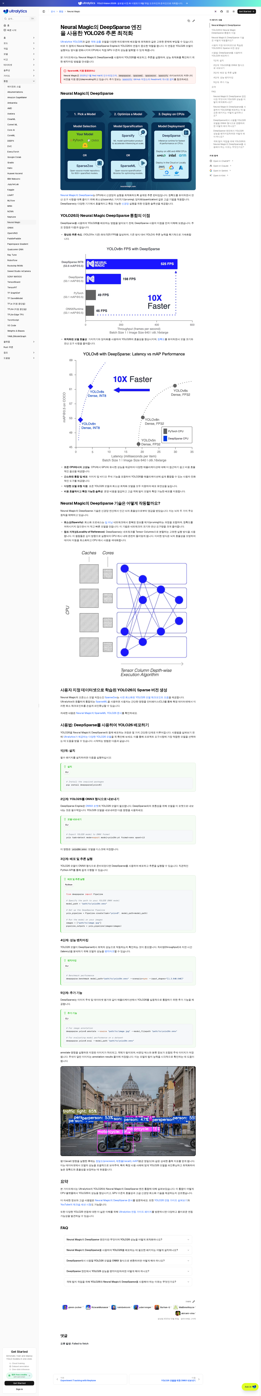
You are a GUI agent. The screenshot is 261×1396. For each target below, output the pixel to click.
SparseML (102, 701)
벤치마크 (109, 951)
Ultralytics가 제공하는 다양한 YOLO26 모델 (87, 736)
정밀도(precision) (105, 1161)
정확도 (161, 339)
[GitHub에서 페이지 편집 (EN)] (194, 21)
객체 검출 (96, 41)
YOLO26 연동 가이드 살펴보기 (170, 1200)
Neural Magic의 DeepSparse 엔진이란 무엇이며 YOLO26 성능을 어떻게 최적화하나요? (114, 1239)
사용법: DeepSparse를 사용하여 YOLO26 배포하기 (227, 54)
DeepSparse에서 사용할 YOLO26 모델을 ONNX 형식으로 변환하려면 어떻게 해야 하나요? (115, 1260)
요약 (214, 87)
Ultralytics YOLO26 (71, 41)
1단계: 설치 (218, 60)
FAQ (214, 91)
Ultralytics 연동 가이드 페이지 (135, 1211)
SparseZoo (111, 697)
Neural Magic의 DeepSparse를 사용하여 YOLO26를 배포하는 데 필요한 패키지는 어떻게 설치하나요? (122, 1250)
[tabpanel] (128, 783)
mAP (135, 1161)
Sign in (19, 1389)
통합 (61, 11)
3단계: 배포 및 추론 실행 (225, 72)
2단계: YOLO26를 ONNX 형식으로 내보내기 (228, 66)
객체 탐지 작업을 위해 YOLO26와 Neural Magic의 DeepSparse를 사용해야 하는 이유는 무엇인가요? (121, 1281)
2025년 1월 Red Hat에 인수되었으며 (98, 75)
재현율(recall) (123, 1161)
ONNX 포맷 (92, 806)
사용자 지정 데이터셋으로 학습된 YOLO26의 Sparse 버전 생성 (227, 46)
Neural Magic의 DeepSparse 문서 (114, 1200)
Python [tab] (68, 884)
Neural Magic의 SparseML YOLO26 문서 (99, 713)
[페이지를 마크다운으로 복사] (189, 21)
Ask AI (248, 1387)
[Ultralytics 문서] (19, 11)
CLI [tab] (66, 772)
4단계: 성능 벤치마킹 (223, 77)
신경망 (125, 203)
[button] (19, 37)
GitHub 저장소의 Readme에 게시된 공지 (148, 79)
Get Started (19, 1383)
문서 (53, 11)
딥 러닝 (109, 522)
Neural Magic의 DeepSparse (76, 195)
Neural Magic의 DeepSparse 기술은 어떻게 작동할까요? (228, 39)
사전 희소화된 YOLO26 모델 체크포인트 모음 (144, 697)
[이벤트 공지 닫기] (3, 3)
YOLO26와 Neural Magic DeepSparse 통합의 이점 (224, 31)
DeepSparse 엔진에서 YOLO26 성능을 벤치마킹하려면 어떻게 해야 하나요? (108, 1271)
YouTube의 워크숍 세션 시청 (75, 1204)
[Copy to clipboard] (189, 781)
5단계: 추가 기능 (221, 82)
